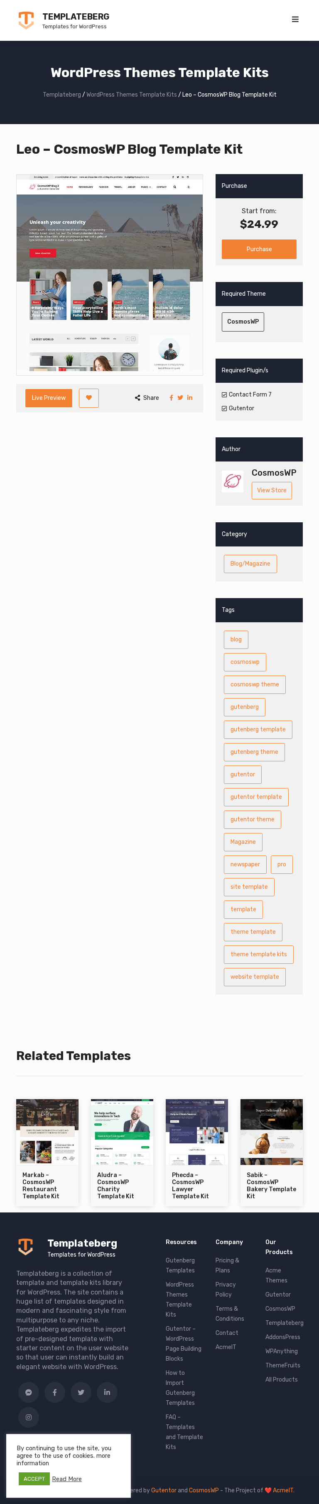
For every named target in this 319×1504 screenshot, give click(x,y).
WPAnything (281, 1351)
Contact (227, 1333)
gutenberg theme (254, 752)
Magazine (243, 842)
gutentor (243, 774)
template (243, 909)
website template (255, 976)
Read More (67, 1479)
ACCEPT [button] (34, 1479)
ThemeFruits (282, 1365)
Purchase (259, 249)
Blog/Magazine (250, 563)
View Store (272, 490)
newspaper (245, 864)
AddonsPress (282, 1337)
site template (249, 886)
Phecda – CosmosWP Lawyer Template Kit (190, 1186)
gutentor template (256, 797)
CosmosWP (243, 321)
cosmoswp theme (255, 684)
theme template (253, 931)
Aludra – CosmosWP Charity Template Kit (115, 1186)
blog (236, 639)
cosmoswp (245, 662)
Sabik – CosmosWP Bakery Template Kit (271, 1186)
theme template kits (259, 954)
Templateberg (75, 17)
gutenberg (245, 707)
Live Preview (49, 398)
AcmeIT (226, 1347)
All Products (281, 1379)
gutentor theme (253, 819)
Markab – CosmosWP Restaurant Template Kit (40, 1186)
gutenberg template (258, 729)
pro (281, 864)
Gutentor (278, 1294)
